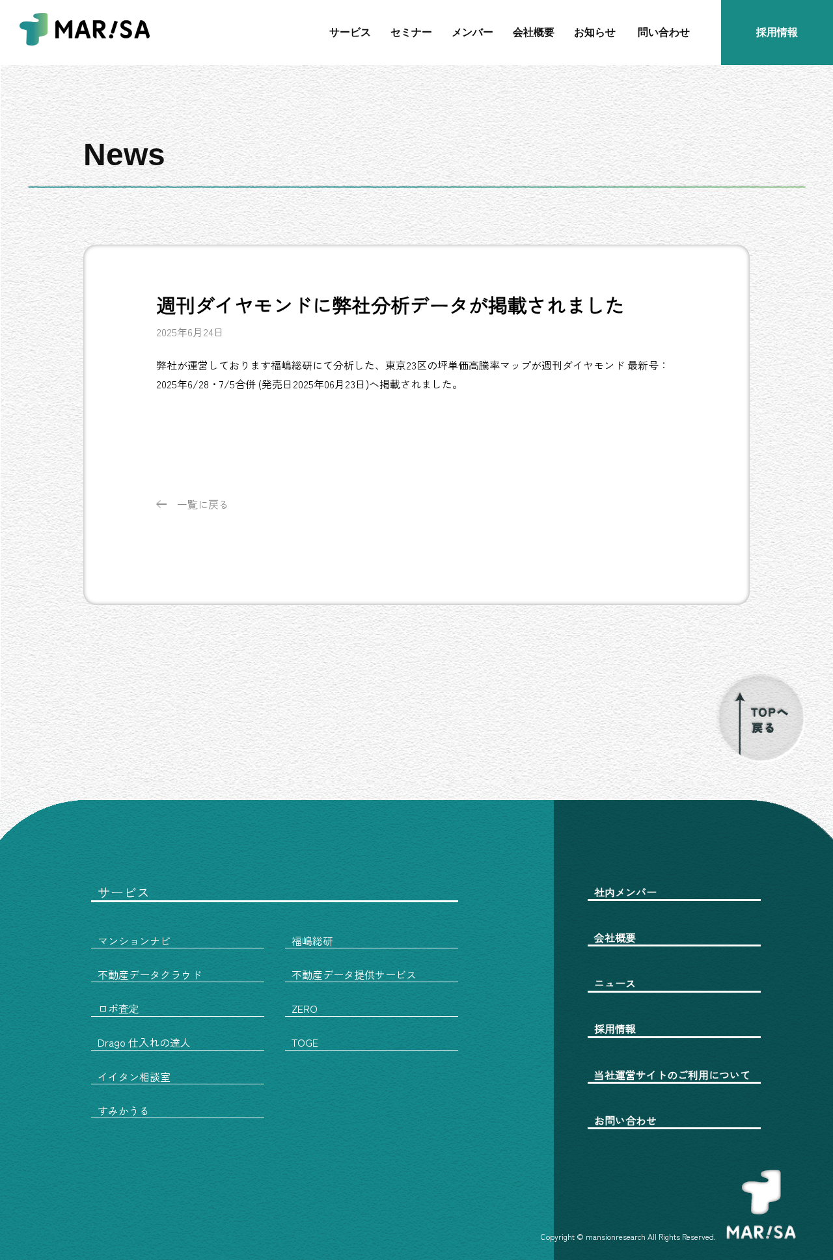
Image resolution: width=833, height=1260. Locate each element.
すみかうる (124, 1110)
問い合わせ (664, 32)
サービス (350, 32)
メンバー (472, 32)
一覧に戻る (203, 504)
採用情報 (777, 32)
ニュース (615, 983)
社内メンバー (625, 892)
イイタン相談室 (134, 1076)
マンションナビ (134, 940)
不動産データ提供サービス (354, 974)
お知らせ (595, 32)
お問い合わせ (625, 1120)
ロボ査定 (118, 1008)
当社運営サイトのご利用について (672, 1074)
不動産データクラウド (150, 974)
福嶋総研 (312, 940)
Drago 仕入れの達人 (144, 1042)
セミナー (411, 32)
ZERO (305, 1008)
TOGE (305, 1042)
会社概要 (533, 32)
